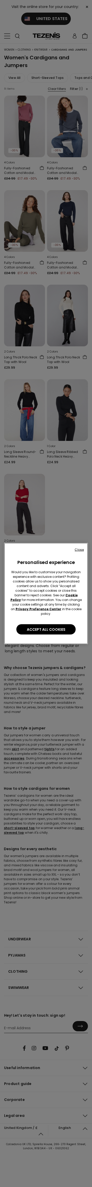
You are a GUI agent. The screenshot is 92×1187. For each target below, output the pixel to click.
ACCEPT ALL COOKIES (46, 629)
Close (79, 550)
